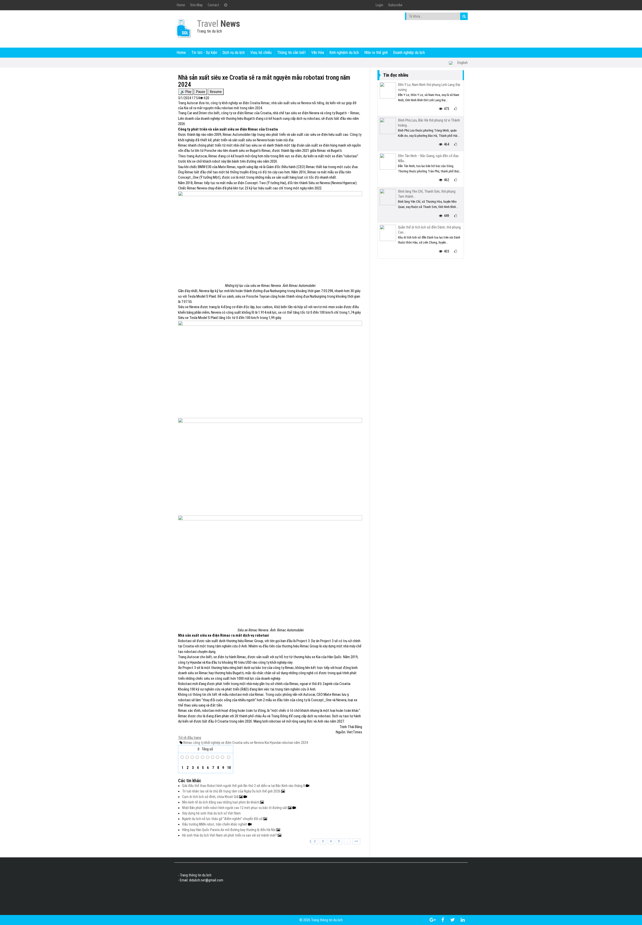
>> (356, 841)
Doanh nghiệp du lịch (409, 52)
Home (181, 5)
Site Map (196, 5)
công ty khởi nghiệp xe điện (211, 743)
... (347, 841)
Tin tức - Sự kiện (204, 52)
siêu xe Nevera (253, 743)
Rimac (187, 743)
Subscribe (395, 5)
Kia (266, 743)
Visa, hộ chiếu (261, 52)
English (462, 63)
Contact (213, 5)
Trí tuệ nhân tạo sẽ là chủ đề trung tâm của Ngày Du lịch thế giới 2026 (231, 791)
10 (228, 768)
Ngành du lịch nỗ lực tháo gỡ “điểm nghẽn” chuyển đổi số (222, 819)
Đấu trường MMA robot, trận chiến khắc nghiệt (215, 824)
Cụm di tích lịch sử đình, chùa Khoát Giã (210, 797)
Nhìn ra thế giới (376, 52)
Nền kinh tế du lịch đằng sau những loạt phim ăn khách (221, 802)
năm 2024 (300, 743)
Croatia (237, 743)
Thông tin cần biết (291, 52)
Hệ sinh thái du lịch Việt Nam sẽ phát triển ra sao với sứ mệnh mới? (230, 835)
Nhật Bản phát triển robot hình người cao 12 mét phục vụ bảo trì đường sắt (235, 808)
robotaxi (287, 743)
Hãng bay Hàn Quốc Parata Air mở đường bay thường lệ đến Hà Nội (229, 830)
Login (379, 5)
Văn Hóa (317, 52)
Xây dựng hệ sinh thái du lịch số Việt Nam (211, 813)
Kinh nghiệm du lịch (344, 52)
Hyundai (275, 743)
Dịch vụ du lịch (234, 52)
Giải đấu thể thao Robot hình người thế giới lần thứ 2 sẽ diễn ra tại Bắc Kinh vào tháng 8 (244, 786)
